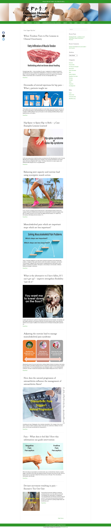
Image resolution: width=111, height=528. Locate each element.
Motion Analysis (72, 74)
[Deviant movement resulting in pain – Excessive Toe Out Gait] (31, 502)
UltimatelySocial (64, 527)
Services (29, 23)
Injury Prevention (72, 70)
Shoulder (71, 80)
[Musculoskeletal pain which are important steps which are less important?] (43, 245)
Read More (25, 78)
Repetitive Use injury (73, 76)
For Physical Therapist (73, 67)
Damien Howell (72, 47)
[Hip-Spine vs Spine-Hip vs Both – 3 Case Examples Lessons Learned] (43, 143)
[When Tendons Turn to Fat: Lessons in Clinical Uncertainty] (43, 56)
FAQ (71, 23)
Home (22, 23)
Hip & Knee (71, 69)
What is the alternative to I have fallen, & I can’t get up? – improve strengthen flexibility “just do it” (43, 278)
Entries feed (71, 95)
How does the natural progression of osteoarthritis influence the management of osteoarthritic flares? (42, 381)
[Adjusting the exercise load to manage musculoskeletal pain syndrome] (43, 351)
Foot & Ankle (71, 65)
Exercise (71, 63)
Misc (70, 72)
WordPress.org (72, 98)
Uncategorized (72, 86)
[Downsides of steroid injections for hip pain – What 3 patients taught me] (43, 99)
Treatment (71, 84)
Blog (89, 23)
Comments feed (72, 97)
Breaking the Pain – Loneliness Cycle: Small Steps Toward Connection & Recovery (77, 38)
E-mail (66, 2)
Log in (70, 93)
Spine (70, 82)
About (65, 23)
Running (70, 78)
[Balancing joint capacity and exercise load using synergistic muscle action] (43, 193)
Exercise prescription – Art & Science (78, 47)
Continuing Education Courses (51, 23)
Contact (82, 23)
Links (75, 23)
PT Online (37, 23)
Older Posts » (61, 518)
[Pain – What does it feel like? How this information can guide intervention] (43, 456)
